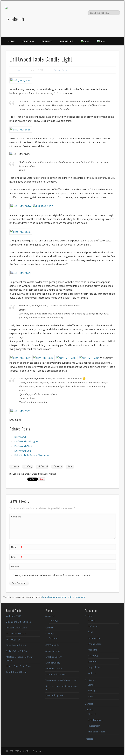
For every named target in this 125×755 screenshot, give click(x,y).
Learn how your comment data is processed (63, 596)
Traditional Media (96, 731)
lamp (70, 466)
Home (11, 41)
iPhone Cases (94, 643)
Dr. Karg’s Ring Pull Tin (16, 651)
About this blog (52, 651)
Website (15, 566)
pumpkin (92, 661)
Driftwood (66, 70)
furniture (58, 466)
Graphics (47, 41)
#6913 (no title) (52, 645)
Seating (91, 690)
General (89, 703)
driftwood (43, 466)
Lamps (91, 684)
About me (50, 615)
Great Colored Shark (16, 645)
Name (16, 547)
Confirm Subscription (55, 674)
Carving (91, 620)
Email (16, 557)
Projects (89, 738)
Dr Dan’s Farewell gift (16, 633)
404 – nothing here (54, 695)
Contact (49, 627)
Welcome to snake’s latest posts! (60, 680)
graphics (89, 709)
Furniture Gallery (53, 668)
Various (91, 673)
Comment (16, 516)
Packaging (92, 655)
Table (90, 696)
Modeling (92, 649)
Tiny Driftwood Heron (16, 671)
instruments (94, 638)
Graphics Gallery (53, 656)
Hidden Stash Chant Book (18, 666)
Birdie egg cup (13, 639)
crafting (28, 466)
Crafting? (49, 633)
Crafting (28, 41)
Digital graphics (95, 719)
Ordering (53, 620)
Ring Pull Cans (94, 667)
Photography (94, 725)
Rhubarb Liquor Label (16, 627)
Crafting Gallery (52, 662)
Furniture (66, 41)
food (90, 632)
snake (18, 70)
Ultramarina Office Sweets (18, 621)
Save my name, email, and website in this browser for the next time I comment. (51, 575)
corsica (15, 466)
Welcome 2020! (13, 615)
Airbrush (92, 714)
